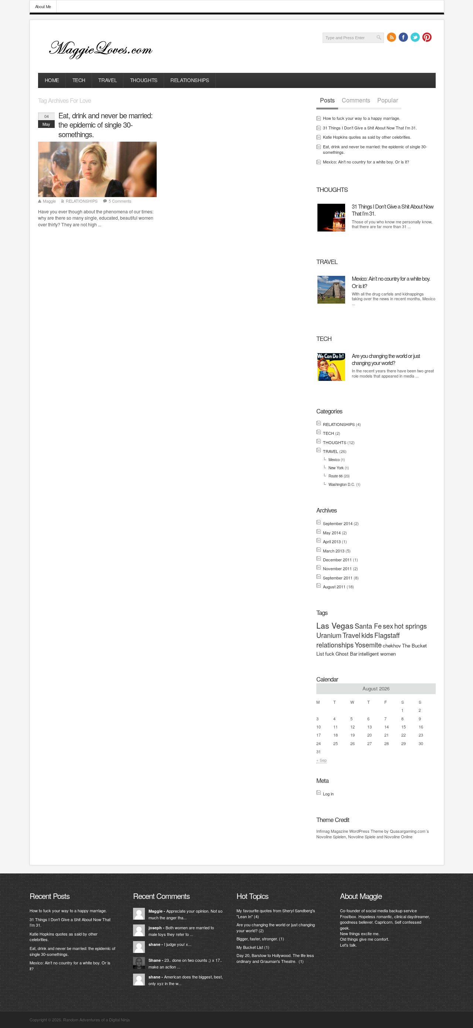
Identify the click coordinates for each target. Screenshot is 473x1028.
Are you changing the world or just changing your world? (386, 359)
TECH (79, 80)
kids (367, 635)
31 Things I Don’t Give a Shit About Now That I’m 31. (370, 128)
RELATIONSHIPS (189, 80)
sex (388, 625)
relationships (335, 644)
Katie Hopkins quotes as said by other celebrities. (367, 137)
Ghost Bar (346, 653)
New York (336, 467)
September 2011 (338, 578)
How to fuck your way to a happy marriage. (361, 118)
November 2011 (337, 568)
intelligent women (377, 653)
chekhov (392, 645)
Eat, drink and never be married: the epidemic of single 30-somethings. (105, 125)
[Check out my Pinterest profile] (427, 37)
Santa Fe (368, 625)
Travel (351, 635)
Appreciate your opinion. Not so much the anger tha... (185, 914)
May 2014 (332, 532)
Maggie (49, 201)
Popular (387, 100)
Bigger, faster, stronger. (257, 938)
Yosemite (368, 644)
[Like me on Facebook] (403, 37)
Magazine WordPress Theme (357, 831)
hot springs (410, 625)
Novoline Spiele (361, 836)
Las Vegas (335, 625)
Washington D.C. (342, 484)
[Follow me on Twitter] (415, 37)
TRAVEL (107, 80)
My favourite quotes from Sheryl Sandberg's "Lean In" (275, 913)
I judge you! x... (177, 944)
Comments (356, 100)
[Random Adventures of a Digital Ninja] (105, 60)
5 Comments (120, 201)
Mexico (334, 459)
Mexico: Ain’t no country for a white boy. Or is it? (366, 162)
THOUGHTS (143, 80)
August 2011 (334, 586)
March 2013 (333, 551)
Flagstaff (387, 635)
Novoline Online (398, 836)
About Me (43, 6)
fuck (329, 653)
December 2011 (337, 559)
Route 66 (336, 476)
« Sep (321, 760)
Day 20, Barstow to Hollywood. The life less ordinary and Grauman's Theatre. (275, 958)
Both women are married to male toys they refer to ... (181, 930)
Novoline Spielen (331, 836)
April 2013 (332, 541)
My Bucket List (249, 947)
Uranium (328, 635)
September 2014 (338, 523)
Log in (328, 794)
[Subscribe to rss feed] (392, 37)
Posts (327, 100)
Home (52, 80)
